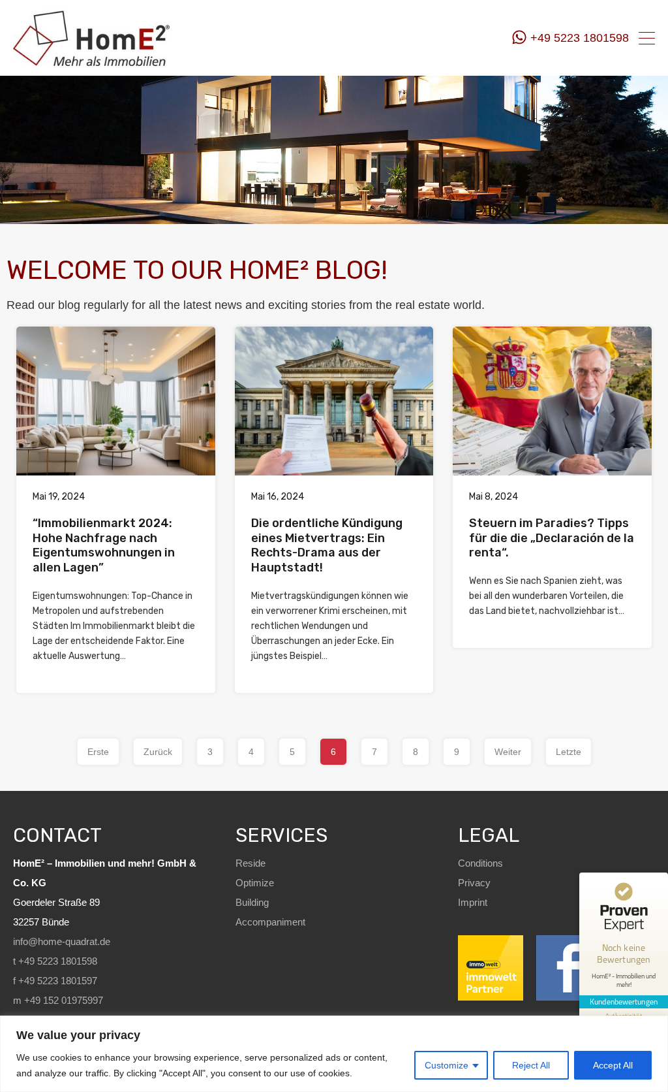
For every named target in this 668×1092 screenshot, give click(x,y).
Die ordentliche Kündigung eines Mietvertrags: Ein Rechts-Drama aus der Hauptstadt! (326, 545)
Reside (250, 863)
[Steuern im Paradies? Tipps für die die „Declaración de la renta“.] (552, 401)
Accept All (613, 1065)
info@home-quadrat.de (61, 941)
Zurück (158, 752)
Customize (446, 1065)
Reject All (531, 1065)
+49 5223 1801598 (579, 37)
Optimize (254, 882)
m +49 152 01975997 (58, 1000)
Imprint (472, 902)
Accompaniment (270, 921)
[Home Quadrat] (91, 61)
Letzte (568, 752)
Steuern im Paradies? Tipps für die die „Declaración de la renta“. (551, 538)
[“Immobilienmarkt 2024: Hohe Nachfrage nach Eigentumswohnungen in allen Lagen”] (115, 401)
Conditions (480, 863)
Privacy (474, 882)
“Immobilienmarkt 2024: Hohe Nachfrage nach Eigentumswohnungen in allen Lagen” (104, 545)
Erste (98, 752)
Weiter (507, 752)
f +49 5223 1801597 (55, 980)
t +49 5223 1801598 (55, 961)
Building (252, 902)
